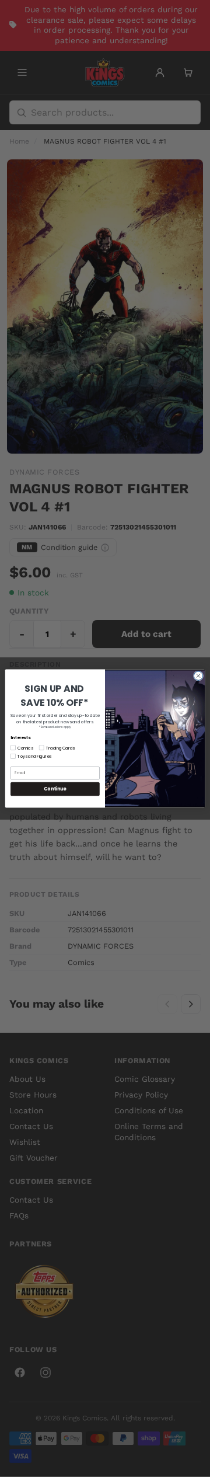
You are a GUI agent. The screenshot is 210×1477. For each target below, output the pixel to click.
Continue (55, 789)
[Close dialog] (198, 675)
